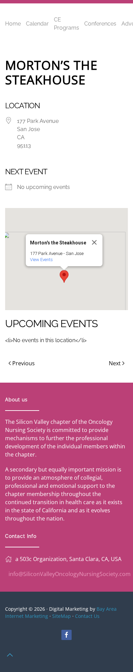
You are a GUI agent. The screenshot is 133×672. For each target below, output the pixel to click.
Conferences (100, 23)
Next (115, 363)
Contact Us (87, 616)
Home (13, 23)
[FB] (66, 635)
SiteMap (61, 616)
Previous (23, 363)
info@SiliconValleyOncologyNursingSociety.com (70, 574)
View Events (41, 259)
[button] (64, 276)
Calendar (37, 23)
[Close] (94, 242)
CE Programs (66, 23)
